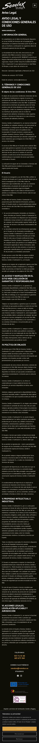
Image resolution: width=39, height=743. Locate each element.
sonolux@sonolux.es (19, 668)
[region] (19, 727)
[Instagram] (21, 676)
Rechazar (19, 739)
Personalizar (19, 734)
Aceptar (19, 729)
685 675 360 (19, 658)
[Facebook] (18, 676)
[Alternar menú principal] (35, 5)
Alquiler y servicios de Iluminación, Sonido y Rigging (19, 709)
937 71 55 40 (19, 656)
